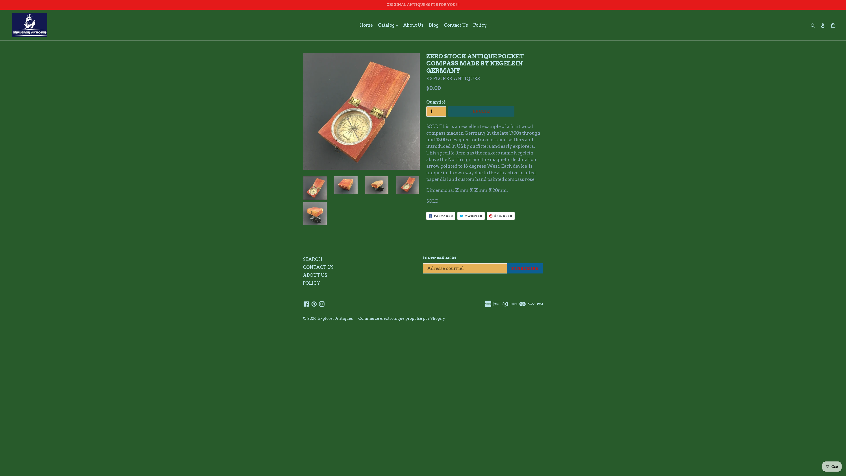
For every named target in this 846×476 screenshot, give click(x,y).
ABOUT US (315, 275)
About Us (413, 25)
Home (366, 25)
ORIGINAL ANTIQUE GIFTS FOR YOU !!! (423, 5)
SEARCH (312, 259)
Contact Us (456, 25)
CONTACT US (318, 267)
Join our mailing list (439, 257)
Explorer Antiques (335, 318)
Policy (480, 25)
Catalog (389, 25)
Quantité (436, 102)
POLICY (311, 283)
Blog (434, 25)
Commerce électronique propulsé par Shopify (401, 318)
